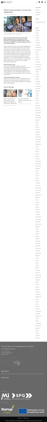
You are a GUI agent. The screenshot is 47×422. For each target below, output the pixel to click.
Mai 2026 (37, 35)
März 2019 (37, 209)
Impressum (20, 418)
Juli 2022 (37, 122)
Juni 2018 (37, 231)
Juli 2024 (37, 71)
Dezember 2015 (38, 294)
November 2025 (38, 47)
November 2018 (38, 219)
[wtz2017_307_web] (18, 23)
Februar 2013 (38, 335)
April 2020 (37, 178)
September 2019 (38, 195)
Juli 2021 (37, 146)
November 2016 (38, 277)
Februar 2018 (38, 241)
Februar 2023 (38, 105)
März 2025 (37, 59)
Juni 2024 (37, 74)
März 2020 (37, 180)
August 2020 (38, 168)
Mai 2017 (37, 262)
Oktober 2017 (38, 250)
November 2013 (38, 323)
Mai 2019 (37, 204)
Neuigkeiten (37, 9)
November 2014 (38, 311)
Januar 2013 (38, 337)
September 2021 (38, 144)
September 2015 (38, 296)
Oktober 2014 (38, 313)
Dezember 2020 (38, 161)
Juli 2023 (37, 93)
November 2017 (38, 248)
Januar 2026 (38, 44)
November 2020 (38, 163)
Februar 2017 (38, 270)
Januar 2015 (38, 308)
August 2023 (38, 90)
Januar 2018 (38, 243)
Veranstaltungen (38, 12)
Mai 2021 (37, 151)
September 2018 (38, 224)
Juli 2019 (37, 199)
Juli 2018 (37, 228)
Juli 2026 (37, 32)
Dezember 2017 (38, 245)
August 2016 (38, 279)
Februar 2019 (38, 212)
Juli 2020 (37, 170)
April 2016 (37, 287)
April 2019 (37, 207)
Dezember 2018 (38, 216)
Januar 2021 (38, 158)
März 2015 (37, 306)
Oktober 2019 (38, 192)
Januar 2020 (38, 185)
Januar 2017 (38, 272)
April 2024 (37, 78)
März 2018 (37, 238)
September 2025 (38, 49)
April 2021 (37, 153)
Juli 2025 (37, 52)
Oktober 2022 (38, 115)
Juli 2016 (37, 282)
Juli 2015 (37, 299)
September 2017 (38, 253)
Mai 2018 (37, 233)
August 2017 (38, 255)
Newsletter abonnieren (5, 377)
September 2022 (38, 117)
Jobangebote (38, 14)
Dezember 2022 (38, 110)
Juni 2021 (37, 149)
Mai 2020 (37, 175)
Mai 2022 (37, 124)
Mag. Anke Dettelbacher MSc (6, 352)
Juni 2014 (37, 318)
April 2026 (37, 37)
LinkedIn (39, 2)
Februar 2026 (38, 42)
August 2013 (38, 328)
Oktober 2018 (38, 221)
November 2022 (38, 112)
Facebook (42, 2)
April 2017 (37, 265)
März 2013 (37, 333)
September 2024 (38, 69)
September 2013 (38, 325)
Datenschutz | (26, 418)
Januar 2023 (38, 107)
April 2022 (37, 127)
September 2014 (38, 316)
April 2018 (37, 236)
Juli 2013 (37, 330)
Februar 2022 (38, 132)
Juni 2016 (37, 284)
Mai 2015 (37, 301)
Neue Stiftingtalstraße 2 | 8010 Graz (8, 348)
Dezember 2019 (38, 187)
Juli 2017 (37, 258)
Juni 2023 (37, 95)
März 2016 (37, 289)
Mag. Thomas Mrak (5, 354)
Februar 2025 (38, 61)
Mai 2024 (37, 76)
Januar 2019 (38, 214)
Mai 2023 (37, 98)
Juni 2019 (37, 202)
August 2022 (38, 120)
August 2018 (38, 226)
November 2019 (38, 190)
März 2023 (37, 103)
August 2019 (38, 197)
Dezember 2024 (38, 64)
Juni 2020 (37, 173)
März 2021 (37, 156)
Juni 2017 (37, 260)
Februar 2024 (38, 81)
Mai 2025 (37, 54)
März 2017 (37, 267)
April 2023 (37, 100)
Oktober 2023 (38, 88)
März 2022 (37, 129)
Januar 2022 (38, 134)
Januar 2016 (38, 291)
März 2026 (37, 40)
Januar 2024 (38, 83)
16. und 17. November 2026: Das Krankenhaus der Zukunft (24, 100)
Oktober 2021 (38, 141)
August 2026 (38, 30)
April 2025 (37, 57)
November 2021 (38, 139)
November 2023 (38, 86)
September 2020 (38, 166)
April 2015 (37, 304)
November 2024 (38, 66)
